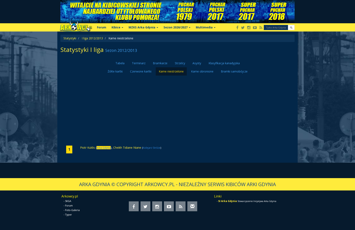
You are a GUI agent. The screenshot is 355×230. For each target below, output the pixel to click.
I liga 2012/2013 (92, 38)
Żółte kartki (115, 71)
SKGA (68, 201)
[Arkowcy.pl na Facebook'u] (237, 27)
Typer (68, 214)
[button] (291, 27)
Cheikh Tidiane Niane (127, 147)
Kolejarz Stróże (151, 147)
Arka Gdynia (104, 147)
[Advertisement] (177, 110)
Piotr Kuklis (87, 147)
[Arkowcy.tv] (255, 27)
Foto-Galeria (72, 210)
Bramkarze (160, 63)
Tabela (119, 63)
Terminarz (138, 63)
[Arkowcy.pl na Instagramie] (249, 27)
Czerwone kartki (140, 71)
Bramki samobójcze (234, 71)
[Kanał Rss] (261, 27)
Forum (101, 27)
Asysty (196, 63)
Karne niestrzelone (171, 71)
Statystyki (69, 38)
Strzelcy (180, 63)
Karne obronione (202, 71)
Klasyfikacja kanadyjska (224, 63)
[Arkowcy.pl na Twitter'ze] (243, 27)
